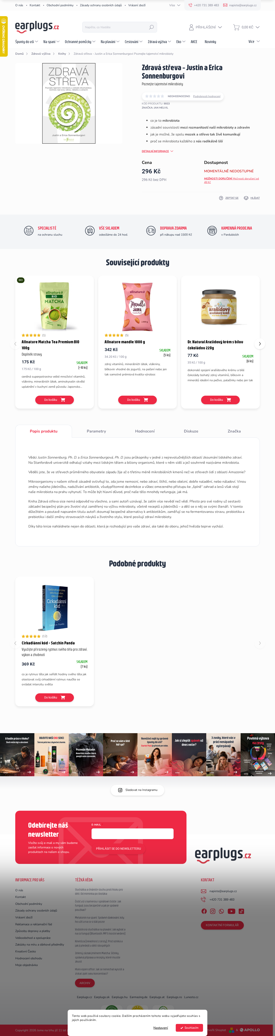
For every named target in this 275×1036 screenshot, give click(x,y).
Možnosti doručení (231, 180)
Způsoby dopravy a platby (32, 931)
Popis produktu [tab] (43, 431)
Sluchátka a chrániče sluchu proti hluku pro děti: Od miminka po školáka (99, 892)
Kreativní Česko (25, 951)
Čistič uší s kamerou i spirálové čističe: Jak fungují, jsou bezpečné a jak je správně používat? (98, 906)
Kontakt (35, 5)
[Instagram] (212, 910)
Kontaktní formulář (222, 925)
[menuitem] (27, 41)
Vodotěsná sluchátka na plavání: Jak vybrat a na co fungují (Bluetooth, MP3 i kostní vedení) (100, 931)
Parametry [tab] (96, 431)
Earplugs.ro (174, 997)
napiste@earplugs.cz (223, 891)
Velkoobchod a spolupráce (32, 938)
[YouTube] (231, 910)
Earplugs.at (157, 997)
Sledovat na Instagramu (141, 790)
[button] (259, 343)
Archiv (84, 983)
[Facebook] (204, 910)
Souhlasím (192, 1028)
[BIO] (54, 307)
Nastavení (160, 1028)
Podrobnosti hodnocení (206, 96)
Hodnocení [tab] (145, 431)
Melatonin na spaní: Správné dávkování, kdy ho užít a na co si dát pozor (99, 920)
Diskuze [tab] (191, 431)
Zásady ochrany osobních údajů (101, 5)
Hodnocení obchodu (28, 958)
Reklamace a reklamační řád (33, 924)
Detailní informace (155, 151)
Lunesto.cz (191, 997)
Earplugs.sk (102, 997)
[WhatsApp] (221, 910)
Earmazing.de (138, 997)
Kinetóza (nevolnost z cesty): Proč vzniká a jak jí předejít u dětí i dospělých (99, 943)
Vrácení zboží (136, 5)
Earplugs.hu (120, 997)
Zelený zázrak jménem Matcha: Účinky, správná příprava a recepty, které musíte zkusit (97, 957)
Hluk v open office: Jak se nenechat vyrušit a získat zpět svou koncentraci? (99, 971)
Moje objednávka (26, 965)
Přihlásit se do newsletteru (118, 848)
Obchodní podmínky (60, 5)
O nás (19, 5)
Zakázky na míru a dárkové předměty (39, 945)
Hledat (151, 27)
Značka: (155, 107)
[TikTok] (241, 910)
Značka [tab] (234, 431)
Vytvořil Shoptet (215, 1030)
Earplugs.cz (84, 997)
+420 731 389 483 (221, 900)
